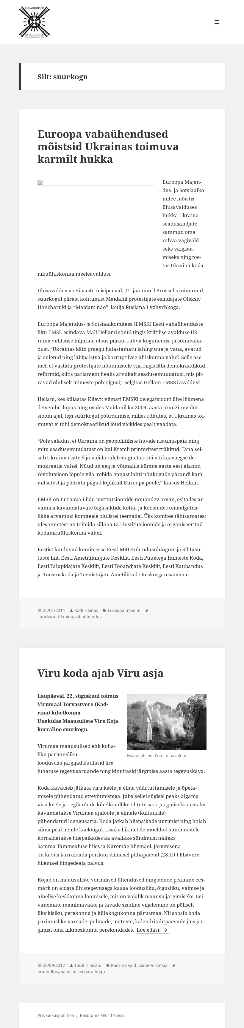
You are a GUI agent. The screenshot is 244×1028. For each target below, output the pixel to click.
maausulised (72, 971)
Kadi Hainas (86, 610)
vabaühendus (88, 616)
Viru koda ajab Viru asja (100, 673)
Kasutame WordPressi (102, 1015)
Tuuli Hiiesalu (87, 965)
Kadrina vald (123, 965)
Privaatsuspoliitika (55, 1015)
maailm (133, 610)
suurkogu (47, 616)
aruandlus (47, 971)
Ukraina (65, 616)
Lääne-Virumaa (152, 965)
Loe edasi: (153, 929)
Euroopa (116, 610)
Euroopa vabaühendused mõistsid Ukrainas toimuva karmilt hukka (108, 146)
